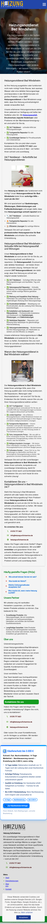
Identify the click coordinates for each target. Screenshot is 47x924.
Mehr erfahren (27, 912)
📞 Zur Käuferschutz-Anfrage (16, 806)
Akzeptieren (23, 917)
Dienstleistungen (11, 881)
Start (7, 878)
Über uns (7, 885)
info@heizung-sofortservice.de (21, 535)
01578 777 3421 (16, 531)
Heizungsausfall (30, 115)
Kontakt (8, 889)
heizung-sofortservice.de (19, 540)
